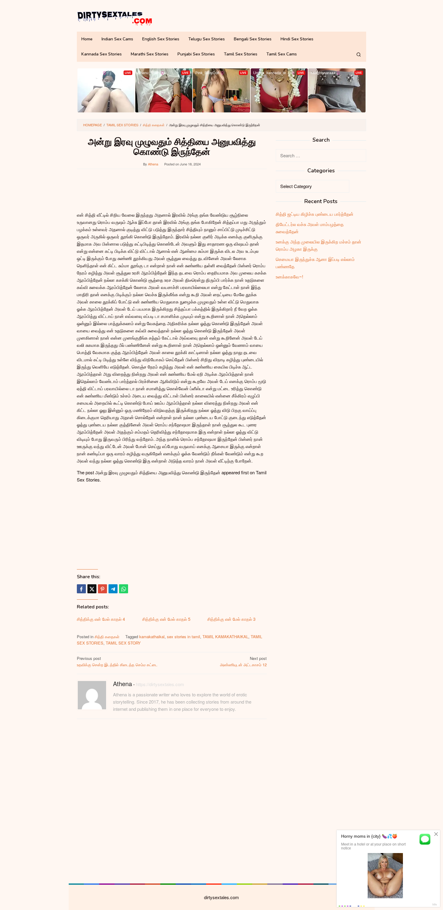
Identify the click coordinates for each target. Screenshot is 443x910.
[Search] (358, 54)
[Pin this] (102, 588)
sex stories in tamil (183, 636)
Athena (122, 683)
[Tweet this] (91, 588)
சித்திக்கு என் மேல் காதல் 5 (166, 619)
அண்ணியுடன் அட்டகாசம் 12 (243, 661)
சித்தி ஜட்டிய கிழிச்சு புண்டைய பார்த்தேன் (314, 214)
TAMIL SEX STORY (123, 643)
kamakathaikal (152, 636)
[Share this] (81, 588)
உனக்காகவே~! (289, 276)
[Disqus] (172, 800)
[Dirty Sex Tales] (114, 17)
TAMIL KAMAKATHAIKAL (225, 636)
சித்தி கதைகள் (107, 636)
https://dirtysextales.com (160, 684)
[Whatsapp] (123, 588)
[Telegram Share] (113, 588)
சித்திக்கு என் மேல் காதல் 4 (101, 619)
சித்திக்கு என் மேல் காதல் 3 (231, 619)
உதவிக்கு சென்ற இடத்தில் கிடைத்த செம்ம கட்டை (117, 661)
